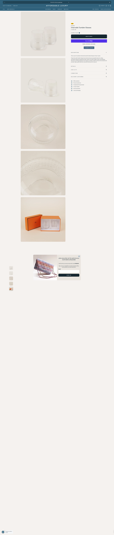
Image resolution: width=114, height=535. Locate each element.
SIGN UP (69, 275)
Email (59, 269)
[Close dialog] (79, 256)
